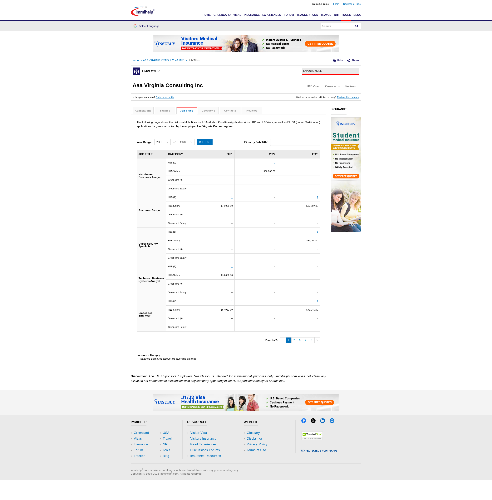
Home (207, 14)
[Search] (357, 26)
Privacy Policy (257, 444)
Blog (357, 14)
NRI (336, 14)
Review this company (348, 97)
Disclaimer (254, 438)
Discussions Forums (205, 450)
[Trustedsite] (312, 439)
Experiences (271, 14)
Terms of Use (256, 450)
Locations (208, 110)
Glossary (253, 433)
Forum (289, 14)
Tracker (303, 14)
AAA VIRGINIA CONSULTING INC (163, 60)
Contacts (230, 110)
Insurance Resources (205, 456)
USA (315, 14)
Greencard (222, 14)
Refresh (204, 142)
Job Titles (186, 110)
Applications (143, 110)
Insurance (252, 14)
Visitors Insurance (203, 438)
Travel (326, 14)
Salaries (165, 110)
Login (336, 4)
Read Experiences (203, 444)
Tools (346, 14)
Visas (237, 14)
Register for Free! (352, 4)
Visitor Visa (198, 433)
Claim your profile (165, 97)
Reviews (251, 110)
